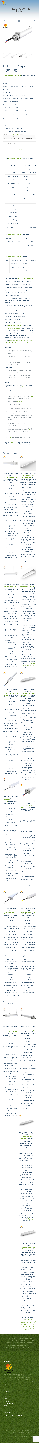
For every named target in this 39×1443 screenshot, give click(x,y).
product (19, 401)
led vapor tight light (19, 387)
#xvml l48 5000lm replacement (26, 138)
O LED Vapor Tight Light (28, 473)
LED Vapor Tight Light (15, 158)
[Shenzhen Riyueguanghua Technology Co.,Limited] (3, 2)
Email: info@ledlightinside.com (13, 1415)
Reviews (19, 154)
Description (19, 150)
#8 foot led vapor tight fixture (11, 136)
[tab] (19, 150)
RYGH (31, 396)
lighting (30, 1219)
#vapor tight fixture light (10, 138)
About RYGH (7, 1396)
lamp (19, 350)
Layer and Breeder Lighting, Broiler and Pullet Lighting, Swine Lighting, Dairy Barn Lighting (19, 342)
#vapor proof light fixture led (27, 136)
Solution (6, 1398)
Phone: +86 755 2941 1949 (11, 1417)
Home (6, 1394)
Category (16, 1436)
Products (6, 1401)
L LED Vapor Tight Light (28, 584)
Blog (5, 1405)
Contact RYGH (8, 1403)
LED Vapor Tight (14, 134)
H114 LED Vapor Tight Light (12, 75)
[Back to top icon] (35, 1439)
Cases (6, 1400)
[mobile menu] (36, 2)
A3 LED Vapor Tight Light (11, 584)
